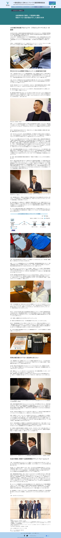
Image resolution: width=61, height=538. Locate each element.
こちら (33, 533)
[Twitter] (55, 7)
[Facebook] (52, 7)
